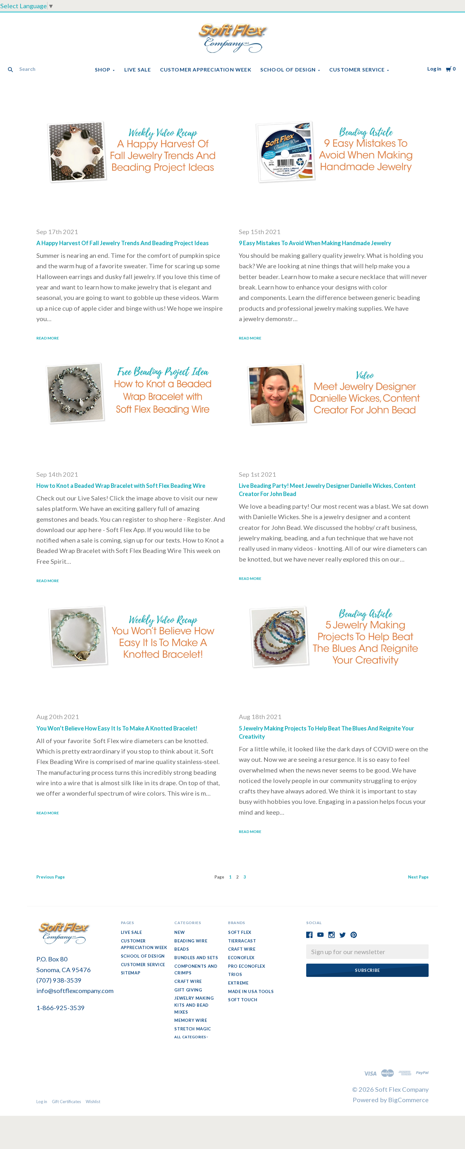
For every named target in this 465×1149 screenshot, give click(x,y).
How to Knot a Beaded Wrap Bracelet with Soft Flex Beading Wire (120, 485)
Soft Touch (242, 999)
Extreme (238, 982)
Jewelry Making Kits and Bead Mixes (194, 1005)
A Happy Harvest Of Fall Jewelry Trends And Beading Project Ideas (122, 242)
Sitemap (130, 972)
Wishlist (93, 1101)
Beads (181, 949)
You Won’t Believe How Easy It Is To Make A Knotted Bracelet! (116, 728)
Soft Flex (239, 932)
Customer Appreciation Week (205, 69)
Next (418, 876)
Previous (50, 876)
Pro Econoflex (246, 966)
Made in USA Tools (251, 991)
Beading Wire (190, 940)
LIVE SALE (137, 69)
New (179, 932)
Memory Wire (190, 1020)
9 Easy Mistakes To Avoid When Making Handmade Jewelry (315, 242)
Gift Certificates (66, 1101)
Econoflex (241, 957)
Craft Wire (188, 981)
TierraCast (242, 940)
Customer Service (357, 69)
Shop (103, 69)
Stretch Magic (192, 1028)
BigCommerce (408, 1099)
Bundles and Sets (196, 957)
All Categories (190, 1037)
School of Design (288, 69)
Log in (434, 68)
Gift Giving (188, 989)
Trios (235, 974)
